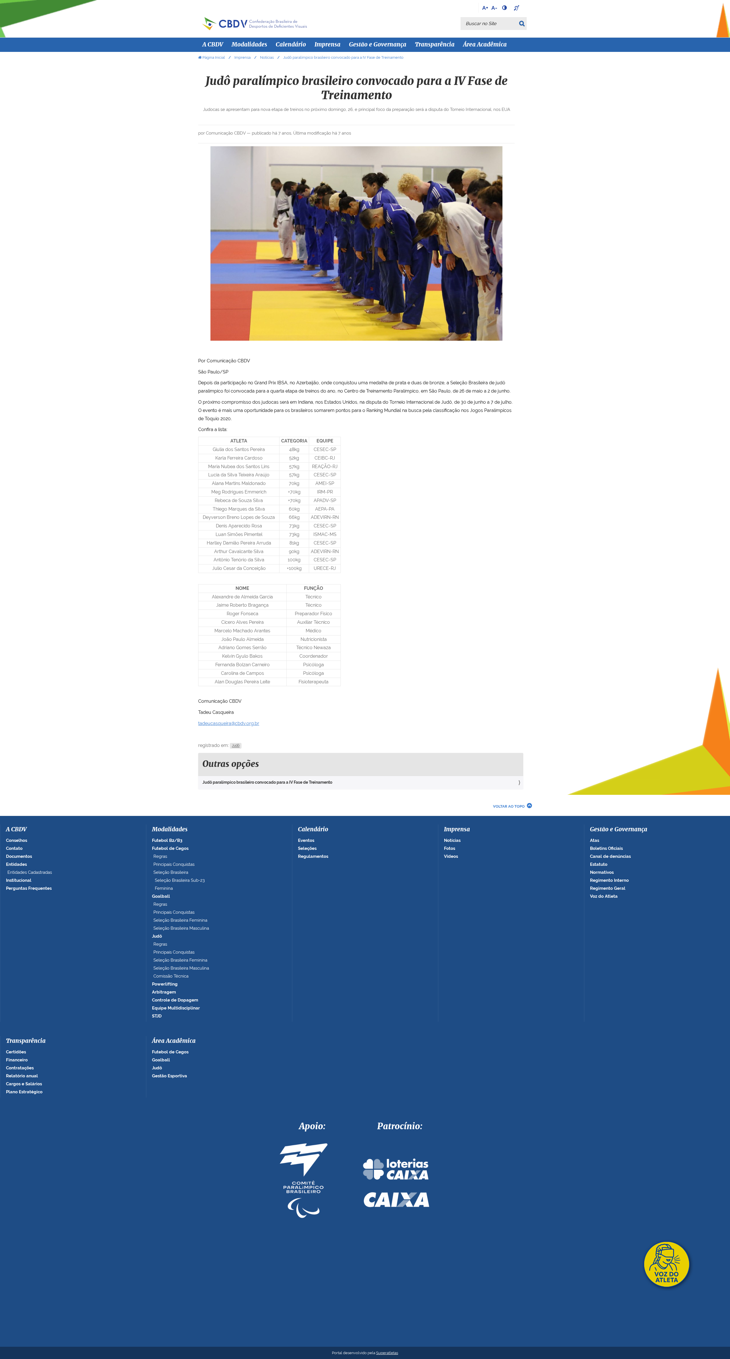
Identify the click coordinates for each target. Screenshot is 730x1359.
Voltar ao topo (509, 806)
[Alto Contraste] (505, 8)
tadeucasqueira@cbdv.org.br (228, 723)
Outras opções (230, 764)
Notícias (267, 57)
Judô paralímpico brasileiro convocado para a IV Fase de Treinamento (267, 782)
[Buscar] (522, 23)
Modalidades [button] (249, 45)
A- (494, 8)
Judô (236, 746)
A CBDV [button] (212, 45)
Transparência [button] (435, 45)
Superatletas (387, 1353)
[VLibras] (517, 8)
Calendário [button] (291, 45)
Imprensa (242, 57)
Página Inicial (213, 57)
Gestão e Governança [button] (377, 45)
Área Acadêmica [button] (485, 45)
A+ (485, 8)
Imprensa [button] (327, 45)
